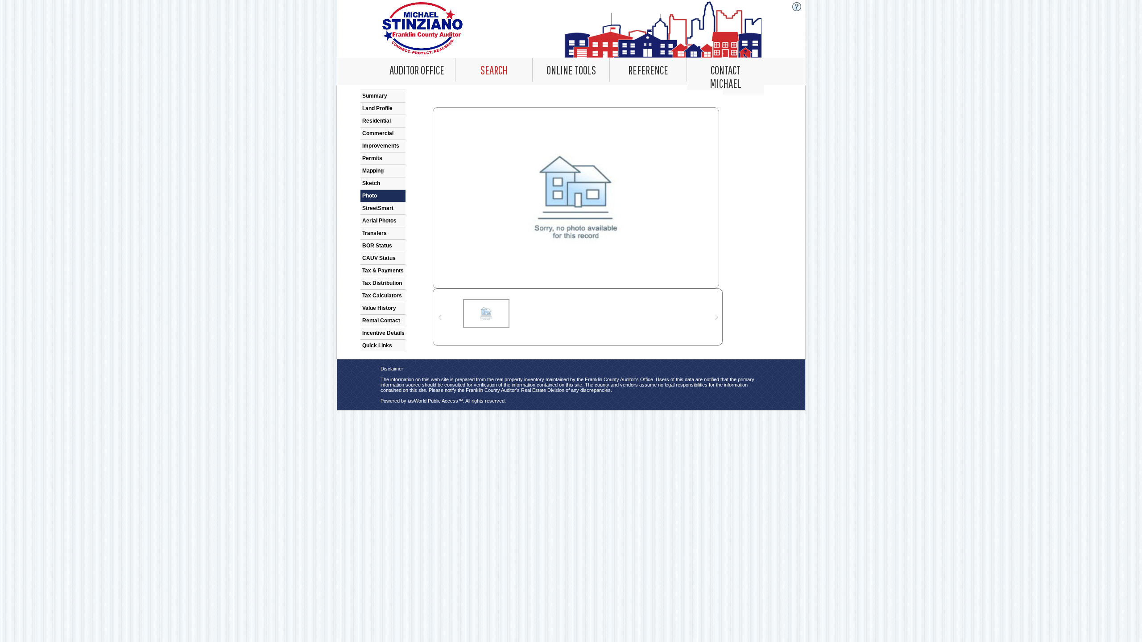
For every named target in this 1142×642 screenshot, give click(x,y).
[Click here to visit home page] (571, 29)
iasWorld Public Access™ (435, 400)
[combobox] (494, 70)
